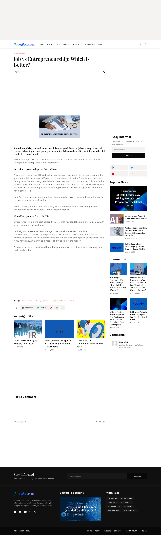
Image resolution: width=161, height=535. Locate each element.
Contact (117, 531)
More (100, 44)
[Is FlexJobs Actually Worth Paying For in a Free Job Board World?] (117, 247)
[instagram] (138, 173)
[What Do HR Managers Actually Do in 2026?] (28, 329)
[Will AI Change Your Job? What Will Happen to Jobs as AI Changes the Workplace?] (117, 231)
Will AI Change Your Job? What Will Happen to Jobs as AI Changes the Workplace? (136, 232)
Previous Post (20, 422)
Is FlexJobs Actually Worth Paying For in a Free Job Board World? (135, 246)
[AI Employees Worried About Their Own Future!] (117, 219)
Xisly (28, 531)
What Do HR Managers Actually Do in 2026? (25, 342)
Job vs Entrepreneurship (63, 301)
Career (66, 44)
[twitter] (138, 167)
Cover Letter (112, 502)
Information (126, 502)
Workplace (90, 44)
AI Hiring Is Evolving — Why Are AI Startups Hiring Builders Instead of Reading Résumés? (118, 283)
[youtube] (119, 173)
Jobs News (128, 506)
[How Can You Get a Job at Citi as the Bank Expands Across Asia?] (59, 329)
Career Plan (47, 301)
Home (41, 44)
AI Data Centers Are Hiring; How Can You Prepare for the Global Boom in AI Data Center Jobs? (117, 318)
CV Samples (112, 498)
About (97, 531)
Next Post (100, 422)
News (49, 44)
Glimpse (76, 44)
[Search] (145, 44)
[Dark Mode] (141, 44)
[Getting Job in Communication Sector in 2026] (91, 329)
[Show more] (62, 307)
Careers (107, 531)
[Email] (56, 307)
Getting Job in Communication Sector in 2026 (90, 343)
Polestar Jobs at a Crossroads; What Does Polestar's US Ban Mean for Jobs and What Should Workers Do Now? (138, 283)
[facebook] (119, 167)
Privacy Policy (131, 531)
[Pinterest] (50, 307)
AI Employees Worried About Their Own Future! (136, 217)
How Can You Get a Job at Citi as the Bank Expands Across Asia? (58, 343)
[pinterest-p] (30, 512)
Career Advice (34, 301)
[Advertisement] (80, 20)
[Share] (104, 72)
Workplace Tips (130, 510)
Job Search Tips (114, 506)
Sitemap (143, 531)
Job (58, 44)
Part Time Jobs (113, 510)
